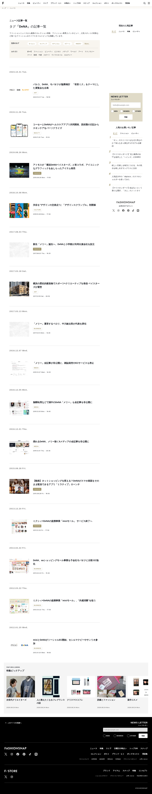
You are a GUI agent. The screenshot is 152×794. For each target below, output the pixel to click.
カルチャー (68, 55)
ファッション (38, 51)
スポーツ (47, 55)
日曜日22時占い (120, 748)
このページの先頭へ (15, 723)
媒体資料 (102, 759)
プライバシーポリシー (130, 759)
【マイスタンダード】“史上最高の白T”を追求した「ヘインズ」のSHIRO (126, 155)
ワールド (73, 51)
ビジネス (57, 51)
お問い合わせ (144, 759)
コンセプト (143, 771)
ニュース (21, 3)
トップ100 (77, 3)
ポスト (106, 3)
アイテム (116, 771)
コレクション (97, 3)
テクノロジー (89, 51)
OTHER (138, 111)
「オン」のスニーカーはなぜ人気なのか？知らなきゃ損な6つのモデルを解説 (127, 143)
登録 (125, 117)
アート (80, 51)
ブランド (106, 771)
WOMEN (126, 111)
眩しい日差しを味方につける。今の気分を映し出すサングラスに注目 (127, 166)
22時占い (67, 3)
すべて (29, 51)
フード (29, 55)
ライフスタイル (57, 55)
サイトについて (84, 759)
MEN (116, 111)
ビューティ (37, 3)
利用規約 (118, 759)
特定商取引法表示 (142, 776)
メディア (65, 51)
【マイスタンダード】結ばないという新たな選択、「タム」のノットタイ (127, 189)
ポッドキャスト (117, 3)
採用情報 (94, 759)
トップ (4, 8)
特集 (28, 3)
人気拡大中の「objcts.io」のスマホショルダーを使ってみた (127, 178)
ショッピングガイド (101, 776)
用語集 (127, 3)
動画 (35, 55)
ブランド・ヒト (56, 3)
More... (87, 44)
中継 (40, 55)
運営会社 (110, 759)
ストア (45, 3)
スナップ (86, 3)
